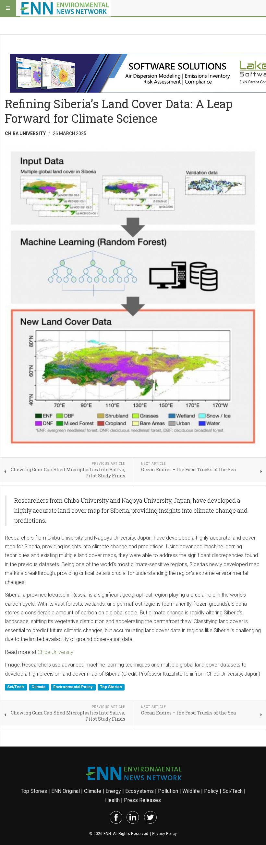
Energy (113, 791)
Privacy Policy (164, 833)
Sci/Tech (16, 687)
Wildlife (191, 791)
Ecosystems (139, 791)
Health (112, 800)
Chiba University (55, 652)
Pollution (168, 791)
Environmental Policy (73, 687)
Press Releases (142, 800)
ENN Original (65, 791)
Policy (211, 791)
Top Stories (111, 687)
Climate (39, 687)
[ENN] (65, 8)
